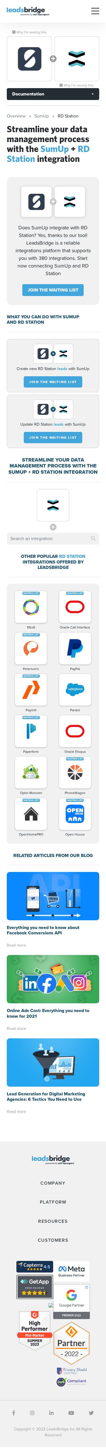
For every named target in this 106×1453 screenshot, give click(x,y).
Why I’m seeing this (31, 32)
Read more (16, 945)
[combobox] (53, 539)
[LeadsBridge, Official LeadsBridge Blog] (28, 11)
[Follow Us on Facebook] (13, 1413)
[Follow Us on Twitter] (91, 1413)
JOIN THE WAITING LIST (53, 290)
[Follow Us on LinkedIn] (51, 1413)
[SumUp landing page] (29, 58)
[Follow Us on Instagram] (32, 1413)
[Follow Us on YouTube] (71, 1413)
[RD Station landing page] (76, 58)
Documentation (28, 94)
